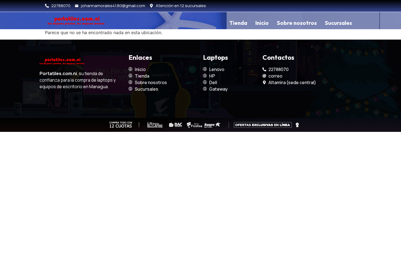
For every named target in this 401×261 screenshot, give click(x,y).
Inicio (262, 22)
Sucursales (338, 22)
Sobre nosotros (297, 22)
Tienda (238, 22)
